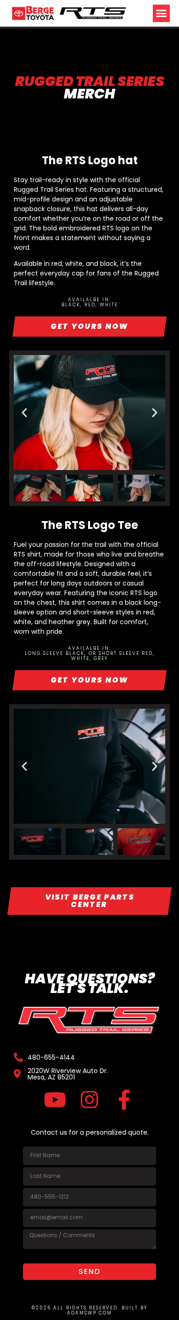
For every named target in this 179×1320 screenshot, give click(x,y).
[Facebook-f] (124, 1099)
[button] (161, 13)
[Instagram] (90, 1099)
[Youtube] (55, 1099)
